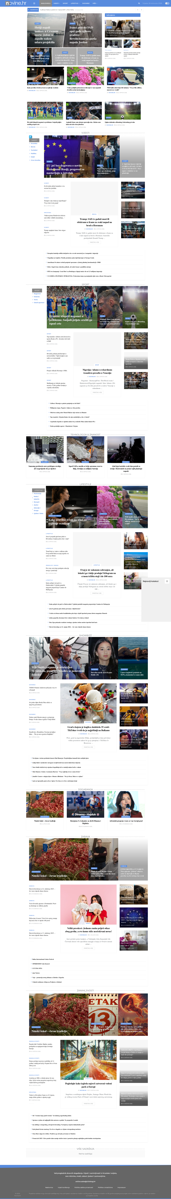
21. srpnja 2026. (126, 474)
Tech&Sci (108, 50)
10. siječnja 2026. (127, 1057)
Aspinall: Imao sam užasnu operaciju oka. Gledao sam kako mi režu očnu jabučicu (83, 123)
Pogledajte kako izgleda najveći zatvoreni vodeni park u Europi (88, 1085)
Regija (94, 214)
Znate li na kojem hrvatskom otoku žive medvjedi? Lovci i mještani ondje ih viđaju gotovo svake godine (133, 1075)
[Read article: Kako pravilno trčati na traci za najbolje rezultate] (45, 76)
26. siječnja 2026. (35, 1051)
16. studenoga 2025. (36, 894)
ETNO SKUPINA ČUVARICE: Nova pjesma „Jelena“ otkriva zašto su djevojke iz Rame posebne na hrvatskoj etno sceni (132, 872)
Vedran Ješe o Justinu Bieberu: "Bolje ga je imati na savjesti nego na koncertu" (133, 741)
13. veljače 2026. (97, 879)
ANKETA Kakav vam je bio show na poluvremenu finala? (133, 720)
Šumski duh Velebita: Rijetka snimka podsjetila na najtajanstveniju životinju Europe (41, 1046)
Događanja (45, 816)
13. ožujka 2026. (97, 1035)
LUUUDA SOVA (37, 968)
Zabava (94, 868)
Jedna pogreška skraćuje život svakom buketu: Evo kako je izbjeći (135, 581)
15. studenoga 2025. (36, 908)
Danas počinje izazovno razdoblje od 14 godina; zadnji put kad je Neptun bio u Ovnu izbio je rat (43, 1063)
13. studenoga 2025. (36, 923)
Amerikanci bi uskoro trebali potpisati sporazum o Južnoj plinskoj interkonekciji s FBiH (74, 262)
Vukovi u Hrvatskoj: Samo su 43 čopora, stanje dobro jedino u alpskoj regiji (42, 1096)
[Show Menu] (34, 3)
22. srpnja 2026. (75, 46)
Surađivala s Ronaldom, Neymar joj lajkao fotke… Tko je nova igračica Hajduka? (42, 733)
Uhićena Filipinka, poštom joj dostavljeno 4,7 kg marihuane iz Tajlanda (132, 191)
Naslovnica (45, 3)
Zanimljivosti (96, 1023)
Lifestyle (74, 3)
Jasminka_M (37, 879)
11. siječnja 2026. (35, 1100)
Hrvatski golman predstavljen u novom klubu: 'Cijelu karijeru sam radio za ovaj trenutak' (57, 356)
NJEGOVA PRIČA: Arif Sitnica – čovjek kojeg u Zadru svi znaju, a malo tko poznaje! (132, 1052)
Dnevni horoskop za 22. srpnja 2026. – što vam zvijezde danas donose (70, 627)
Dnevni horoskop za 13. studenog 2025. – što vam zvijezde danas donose (42, 934)
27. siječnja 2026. (94, 1090)
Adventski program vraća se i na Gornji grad (126, 821)
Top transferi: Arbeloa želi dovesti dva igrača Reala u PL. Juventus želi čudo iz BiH (58, 339)
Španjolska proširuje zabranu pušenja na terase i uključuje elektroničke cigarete (132, 54)
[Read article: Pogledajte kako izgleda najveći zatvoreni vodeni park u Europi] (88, 1060)
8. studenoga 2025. (128, 948)
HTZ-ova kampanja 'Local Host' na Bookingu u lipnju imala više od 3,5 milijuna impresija (74, 271)
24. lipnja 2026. (45, 824)
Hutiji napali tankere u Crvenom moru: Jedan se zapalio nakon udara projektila (46, 34)
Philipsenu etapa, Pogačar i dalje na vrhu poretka (65, 408)
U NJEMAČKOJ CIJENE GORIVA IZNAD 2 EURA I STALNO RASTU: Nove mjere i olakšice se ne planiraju (132, 168)
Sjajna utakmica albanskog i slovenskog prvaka (120, 122)
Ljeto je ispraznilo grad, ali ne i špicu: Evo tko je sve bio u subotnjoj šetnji (54, 781)
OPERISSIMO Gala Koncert (41, 964)
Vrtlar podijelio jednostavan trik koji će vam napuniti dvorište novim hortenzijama (84, 89)
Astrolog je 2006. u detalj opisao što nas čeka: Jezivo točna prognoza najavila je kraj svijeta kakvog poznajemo (42, 1080)
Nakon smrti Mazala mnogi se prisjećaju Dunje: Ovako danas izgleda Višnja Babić (42, 718)
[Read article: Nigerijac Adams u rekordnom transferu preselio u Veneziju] (97, 349)
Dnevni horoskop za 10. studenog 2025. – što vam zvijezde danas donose (132, 920)
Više (94, 3)
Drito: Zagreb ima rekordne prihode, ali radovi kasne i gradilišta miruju (69, 267)
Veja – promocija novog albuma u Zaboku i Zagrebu (48, 977)
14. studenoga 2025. (127, 824)
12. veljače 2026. (127, 879)
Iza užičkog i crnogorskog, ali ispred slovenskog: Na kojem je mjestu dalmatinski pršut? (58, 1125)
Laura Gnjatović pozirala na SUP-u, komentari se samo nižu (132, 673)
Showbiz (85, 3)
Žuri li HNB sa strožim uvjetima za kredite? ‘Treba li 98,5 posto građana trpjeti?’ (120, 31)
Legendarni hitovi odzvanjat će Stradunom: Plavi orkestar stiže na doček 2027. (132, 695)
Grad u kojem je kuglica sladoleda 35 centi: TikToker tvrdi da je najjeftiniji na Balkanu (88, 728)
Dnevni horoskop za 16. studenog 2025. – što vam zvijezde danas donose (42, 890)
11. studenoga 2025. (128, 902)
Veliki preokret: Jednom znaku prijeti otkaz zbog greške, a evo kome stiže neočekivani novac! (88, 929)
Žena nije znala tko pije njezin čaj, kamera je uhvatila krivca (132, 898)
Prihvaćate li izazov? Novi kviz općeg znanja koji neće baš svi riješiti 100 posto (43, 919)
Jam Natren (36, 973)
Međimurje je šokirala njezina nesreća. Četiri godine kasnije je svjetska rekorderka (56, 385)
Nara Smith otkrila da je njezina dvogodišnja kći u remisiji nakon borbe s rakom (56, 767)
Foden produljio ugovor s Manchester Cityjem (64, 426)
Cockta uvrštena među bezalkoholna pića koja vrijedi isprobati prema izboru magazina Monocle (135, 560)
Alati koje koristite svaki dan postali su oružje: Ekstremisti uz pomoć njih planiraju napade (126, 468)
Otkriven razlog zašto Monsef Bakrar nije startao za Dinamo (68, 412)
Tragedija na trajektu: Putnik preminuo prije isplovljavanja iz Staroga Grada (70, 258)
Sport (65, 3)
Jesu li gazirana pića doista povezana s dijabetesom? (134, 543)
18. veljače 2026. (127, 1035)
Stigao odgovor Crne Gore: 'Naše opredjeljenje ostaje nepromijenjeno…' (107, 170)
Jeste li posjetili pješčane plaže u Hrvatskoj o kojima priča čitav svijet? (57, 537)
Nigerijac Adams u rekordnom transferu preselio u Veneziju (97, 371)
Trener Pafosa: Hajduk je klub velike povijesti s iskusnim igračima (135, 361)
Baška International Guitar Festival (43, 959)
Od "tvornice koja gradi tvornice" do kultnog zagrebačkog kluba (51, 1116)
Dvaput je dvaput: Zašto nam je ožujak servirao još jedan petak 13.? (102, 1028)
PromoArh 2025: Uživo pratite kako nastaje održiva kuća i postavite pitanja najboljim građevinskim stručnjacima (66, 1138)
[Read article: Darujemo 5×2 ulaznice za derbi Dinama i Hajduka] (85, 804)
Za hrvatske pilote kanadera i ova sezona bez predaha (40, 58)
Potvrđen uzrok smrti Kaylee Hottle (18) (101, 673)
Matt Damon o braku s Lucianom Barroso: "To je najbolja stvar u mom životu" (56, 772)
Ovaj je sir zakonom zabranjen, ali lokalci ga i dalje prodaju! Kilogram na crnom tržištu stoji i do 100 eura (97, 573)
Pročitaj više (94, 242)
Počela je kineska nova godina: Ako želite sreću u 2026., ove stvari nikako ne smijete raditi (132, 1028)
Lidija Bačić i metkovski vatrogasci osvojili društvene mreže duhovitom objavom (56, 763)
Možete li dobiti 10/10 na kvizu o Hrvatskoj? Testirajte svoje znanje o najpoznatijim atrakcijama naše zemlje (133, 1097)
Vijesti (56, 3)
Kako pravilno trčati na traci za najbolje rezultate (42, 88)
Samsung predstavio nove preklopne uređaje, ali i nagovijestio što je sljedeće (113, 54)
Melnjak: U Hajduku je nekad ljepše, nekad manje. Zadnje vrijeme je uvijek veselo (135, 341)
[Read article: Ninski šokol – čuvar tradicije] (45, 804)
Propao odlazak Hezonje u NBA (57, 370)
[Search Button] (139, 3)
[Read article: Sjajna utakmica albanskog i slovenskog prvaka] (123, 111)
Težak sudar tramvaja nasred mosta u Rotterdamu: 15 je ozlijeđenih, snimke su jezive (132, 230)
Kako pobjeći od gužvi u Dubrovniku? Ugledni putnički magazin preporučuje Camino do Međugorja (56, 586)
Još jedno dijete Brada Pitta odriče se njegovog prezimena (40, 703)
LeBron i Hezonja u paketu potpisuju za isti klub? (65, 403)
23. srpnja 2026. (40, 46)
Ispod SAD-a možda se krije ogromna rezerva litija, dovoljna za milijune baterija (85, 467)
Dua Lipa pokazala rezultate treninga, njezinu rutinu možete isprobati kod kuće (73, 622)
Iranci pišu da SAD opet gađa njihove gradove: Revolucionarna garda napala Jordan (67, 10)
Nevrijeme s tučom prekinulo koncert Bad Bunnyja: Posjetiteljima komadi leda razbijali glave (60, 758)
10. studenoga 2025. (128, 925)
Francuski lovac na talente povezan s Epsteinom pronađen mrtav (133, 210)
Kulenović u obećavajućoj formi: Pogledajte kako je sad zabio (135, 381)
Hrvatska (90, 53)
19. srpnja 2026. (127, 701)
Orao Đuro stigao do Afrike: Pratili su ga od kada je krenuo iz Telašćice (54, 1134)
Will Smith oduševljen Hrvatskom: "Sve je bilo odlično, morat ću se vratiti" (124, 89)
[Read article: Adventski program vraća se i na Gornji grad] (126, 804)
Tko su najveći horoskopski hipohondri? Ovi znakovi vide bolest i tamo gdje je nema (133, 942)
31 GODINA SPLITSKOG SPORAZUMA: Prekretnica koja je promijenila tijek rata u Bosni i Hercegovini (79, 276)
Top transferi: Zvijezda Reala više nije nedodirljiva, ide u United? (70, 417)
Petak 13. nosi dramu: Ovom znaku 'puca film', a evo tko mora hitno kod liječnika (103, 873)
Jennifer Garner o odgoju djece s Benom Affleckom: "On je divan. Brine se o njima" (57, 776)
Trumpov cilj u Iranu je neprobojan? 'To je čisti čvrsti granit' (65, 58)
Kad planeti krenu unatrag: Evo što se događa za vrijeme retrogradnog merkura (56, 1129)
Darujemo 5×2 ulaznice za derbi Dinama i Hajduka (85, 822)
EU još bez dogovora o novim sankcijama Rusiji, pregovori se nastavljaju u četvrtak (65, 169)
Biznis (109, 27)
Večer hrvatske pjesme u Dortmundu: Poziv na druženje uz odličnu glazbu (42, 904)
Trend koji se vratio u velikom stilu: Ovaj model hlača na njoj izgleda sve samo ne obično (57, 553)
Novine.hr (32, 90)
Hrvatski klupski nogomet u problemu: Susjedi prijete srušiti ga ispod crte (44, 123)
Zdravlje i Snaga (34, 83)
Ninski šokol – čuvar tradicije (45, 821)
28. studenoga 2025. (86, 826)
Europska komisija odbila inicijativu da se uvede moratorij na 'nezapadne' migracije (72, 253)
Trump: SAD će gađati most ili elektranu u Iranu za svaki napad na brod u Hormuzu (94, 222)
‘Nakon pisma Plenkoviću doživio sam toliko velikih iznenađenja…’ (90, 58)
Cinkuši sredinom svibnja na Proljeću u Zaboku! (47, 982)
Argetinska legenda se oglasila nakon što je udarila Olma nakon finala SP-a (72, 422)
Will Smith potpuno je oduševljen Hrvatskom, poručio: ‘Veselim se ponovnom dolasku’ (58, 671)
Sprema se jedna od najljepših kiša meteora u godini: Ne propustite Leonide (55, 1120)
